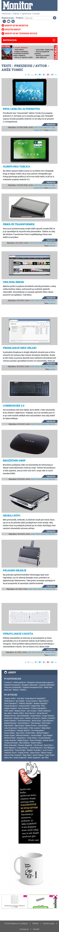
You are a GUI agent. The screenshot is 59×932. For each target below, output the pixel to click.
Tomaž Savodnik (11, 743)
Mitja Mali (46, 728)
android (52, 130)
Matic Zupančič (34, 757)
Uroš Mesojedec (37, 730)
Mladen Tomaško (34, 750)
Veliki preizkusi (19, 682)
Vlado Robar (32, 738)
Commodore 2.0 (13, 405)
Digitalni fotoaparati (12, 685)
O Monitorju (6, 13)
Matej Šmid (8, 750)
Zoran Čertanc (31, 701)
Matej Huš (8, 718)
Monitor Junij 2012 (47, 243)
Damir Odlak (9, 733)
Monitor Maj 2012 (47, 300)
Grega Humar (35, 716)
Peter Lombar (34, 728)
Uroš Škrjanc (49, 748)
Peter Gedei (8, 711)
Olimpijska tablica (16, 166)
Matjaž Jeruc (19, 718)
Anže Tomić (38, 127)
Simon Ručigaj (35, 740)
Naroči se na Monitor (16, 25)
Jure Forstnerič (24, 708)
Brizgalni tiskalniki (29, 685)
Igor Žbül (45, 757)
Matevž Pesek (9, 738)
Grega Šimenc (22, 748)
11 (44, 74)
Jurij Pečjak (47, 735)
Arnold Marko (10, 730)
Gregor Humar (48, 716)
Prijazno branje (14, 570)
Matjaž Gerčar (20, 711)
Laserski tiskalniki (46, 685)
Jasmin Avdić (9, 698)
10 (40, 74)
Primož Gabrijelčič (38, 708)
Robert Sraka (36, 743)
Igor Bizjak (20, 701)
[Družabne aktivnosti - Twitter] (4, 21)
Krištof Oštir (30, 733)
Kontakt (36, 13)
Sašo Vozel (49, 755)
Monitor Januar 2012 (47, 589)
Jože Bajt (20, 698)
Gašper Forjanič (10, 708)
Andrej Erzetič (24, 706)
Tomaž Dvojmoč (10, 706)
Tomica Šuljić (20, 750)
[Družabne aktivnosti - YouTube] (8, 21)
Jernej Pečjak (36, 735)
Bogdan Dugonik (40, 703)
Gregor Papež (9, 735)
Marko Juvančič (47, 718)
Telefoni (23, 690)
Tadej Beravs (9, 701)
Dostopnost (24, 929)
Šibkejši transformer (19, 224)
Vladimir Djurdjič (25, 703)
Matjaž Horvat (9, 716)
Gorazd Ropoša (44, 738)
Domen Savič (48, 740)
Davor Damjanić (10, 703)
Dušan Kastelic (10, 720)
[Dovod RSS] (12, 21)
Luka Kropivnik (10, 728)
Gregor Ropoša (10, 740)
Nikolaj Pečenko (22, 735)
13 (52, 74)
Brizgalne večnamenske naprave (40, 682)
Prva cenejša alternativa (21, 108)
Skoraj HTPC (11, 515)
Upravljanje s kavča (18, 633)
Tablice (15, 690)
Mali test (7, 690)
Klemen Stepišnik (25, 745)
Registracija (8, 17)
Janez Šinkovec (36, 748)
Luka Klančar (47, 720)
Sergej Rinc (21, 738)
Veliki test (48, 687)
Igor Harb (8, 713)
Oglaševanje (26, 13)
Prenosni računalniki (12, 687)
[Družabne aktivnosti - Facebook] (54, 17)
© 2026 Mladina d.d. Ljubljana (16, 923)
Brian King (36, 720)
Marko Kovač (30, 725)
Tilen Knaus (35, 723)
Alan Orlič (20, 733)
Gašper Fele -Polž (37, 706)
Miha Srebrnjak (10, 745)
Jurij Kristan (42, 725)
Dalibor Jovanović (32, 718)
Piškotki (16, 13)
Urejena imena (13, 282)
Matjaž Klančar (10, 723)
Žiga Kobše (8, 725)
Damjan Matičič (23, 730)
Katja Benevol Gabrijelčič (35, 698)
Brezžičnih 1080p (14, 460)
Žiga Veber (27, 755)
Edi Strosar (38, 745)
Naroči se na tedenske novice (21, 33)
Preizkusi (51, 124)
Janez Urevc (35, 752)
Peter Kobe (46, 723)
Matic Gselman (44, 711)
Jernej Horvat (41, 713)
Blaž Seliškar (24, 743)
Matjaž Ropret (22, 740)
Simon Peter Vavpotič (12, 755)
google (52, 369)
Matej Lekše (23, 728)
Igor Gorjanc (32, 711)
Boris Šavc (48, 745)
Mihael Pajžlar (42, 733)
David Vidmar (38, 755)
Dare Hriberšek (23, 716)
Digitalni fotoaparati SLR (32, 687)
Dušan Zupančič (20, 757)
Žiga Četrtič (43, 701)
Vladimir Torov (10, 752)
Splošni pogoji (48, 923)
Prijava (19, 17)
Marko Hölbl (18, 713)
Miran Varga (46, 752)
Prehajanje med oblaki (19, 347)
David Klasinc (23, 723)
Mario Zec (8, 757)
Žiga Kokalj (19, 725)
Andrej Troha (23, 752)
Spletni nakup (13, 29)
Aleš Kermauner (24, 720)
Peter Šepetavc (10, 748)
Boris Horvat (30, 713)
